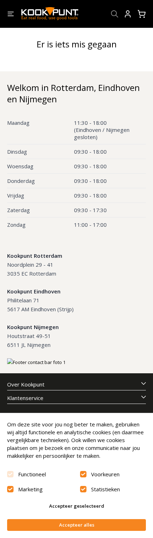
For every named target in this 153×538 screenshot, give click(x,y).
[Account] (127, 14)
